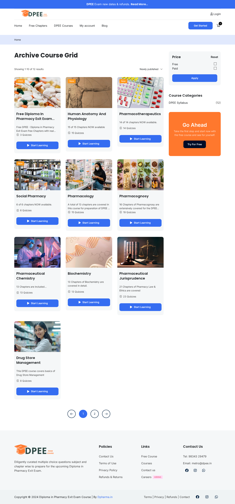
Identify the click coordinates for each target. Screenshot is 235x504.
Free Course (149, 456)
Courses (146, 463)
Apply (194, 78)
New (72, 81)
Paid (175, 68)
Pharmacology (81, 196)
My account (87, 25)
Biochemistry (79, 273)
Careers (146, 477)
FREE (20, 81)
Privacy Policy (108, 470)
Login (217, 14)
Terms (148, 497)
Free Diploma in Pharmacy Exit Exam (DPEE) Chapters (34, 118)
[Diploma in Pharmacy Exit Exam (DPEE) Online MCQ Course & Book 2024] (35, 13)
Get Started (200, 25)
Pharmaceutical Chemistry (30, 276)
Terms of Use (107, 463)
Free (175, 64)
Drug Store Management (28, 360)
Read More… (139, 4)
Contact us (148, 470)
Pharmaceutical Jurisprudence (133, 276)
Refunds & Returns (110, 477)
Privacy (159, 497)
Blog (105, 25)
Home (18, 25)
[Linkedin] (203, 470)
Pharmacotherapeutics (140, 113)
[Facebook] (186, 470)
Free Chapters (38, 25)
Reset (214, 57)
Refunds (172, 497)
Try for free (195, 144)
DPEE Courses (63, 25)
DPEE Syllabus (178, 102)
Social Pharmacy (31, 196)
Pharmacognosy (134, 196)
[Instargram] (195, 470)
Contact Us (106, 456)
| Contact (183, 497)
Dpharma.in (105, 497)
